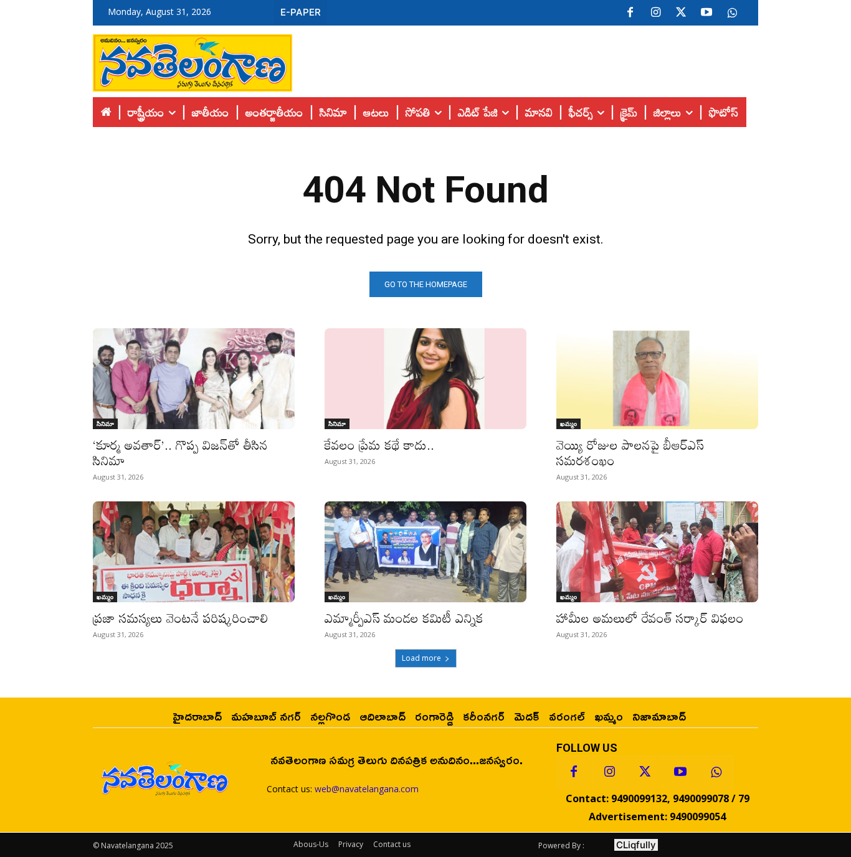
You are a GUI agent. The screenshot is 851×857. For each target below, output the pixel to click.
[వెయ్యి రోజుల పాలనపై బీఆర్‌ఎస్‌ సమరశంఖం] (657, 378)
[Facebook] (630, 13)
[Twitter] (681, 13)
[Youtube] (706, 13)
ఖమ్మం (568, 423)
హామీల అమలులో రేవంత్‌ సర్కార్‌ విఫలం (650, 618)
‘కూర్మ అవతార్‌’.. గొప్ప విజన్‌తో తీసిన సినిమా (180, 452)
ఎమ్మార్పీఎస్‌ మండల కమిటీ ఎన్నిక (404, 618)
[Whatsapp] (715, 772)
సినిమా (105, 423)
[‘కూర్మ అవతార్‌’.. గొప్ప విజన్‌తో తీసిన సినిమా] (194, 378)
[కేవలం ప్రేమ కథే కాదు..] (425, 378)
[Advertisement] (525, 60)
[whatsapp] (732, 13)
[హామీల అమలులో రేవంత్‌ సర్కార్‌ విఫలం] (657, 551)
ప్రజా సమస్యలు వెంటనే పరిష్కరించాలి (181, 618)
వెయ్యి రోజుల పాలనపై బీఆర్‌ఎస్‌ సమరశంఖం (630, 452)
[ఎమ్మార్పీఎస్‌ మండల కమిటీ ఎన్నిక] (425, 551)
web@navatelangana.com (367, 789)
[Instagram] (655, 13)
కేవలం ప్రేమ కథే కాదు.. (379, 445)
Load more (421, 658)
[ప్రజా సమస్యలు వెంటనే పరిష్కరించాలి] (194, 551)
